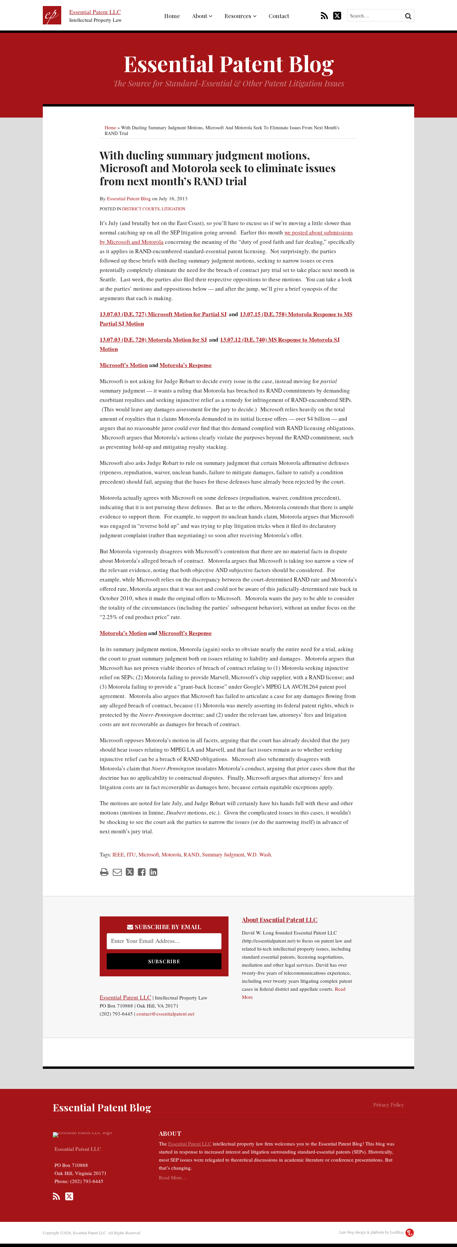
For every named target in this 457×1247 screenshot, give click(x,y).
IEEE (118, 854)
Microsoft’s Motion (124, 365)
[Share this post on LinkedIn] (153, 872)
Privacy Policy (388, 1104)
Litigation (173, 209)
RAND (191, 854)
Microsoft (149, 854)
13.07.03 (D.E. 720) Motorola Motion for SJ (153, 339)
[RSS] (324, 15)
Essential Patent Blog (228, 63)
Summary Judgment (223, 854)
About (199, 15)
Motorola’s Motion (123, 633)
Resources (237, 15)
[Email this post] (117, 872)
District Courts (141, 209)
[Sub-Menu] (209, 16)
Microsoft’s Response (185, 633)
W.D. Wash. (259, 854)
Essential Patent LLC (95, 12)
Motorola (171, 854)
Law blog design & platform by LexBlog (372, 1232)
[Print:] (104, 872)
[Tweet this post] (130, 872)
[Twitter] (337, 15)
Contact (279, 15)
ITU (131, 854)
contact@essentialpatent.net (165, 1013)
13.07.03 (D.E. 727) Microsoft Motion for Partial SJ (163, 314)
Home (172, 15)
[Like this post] (142, 872)
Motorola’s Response (186, 365)
